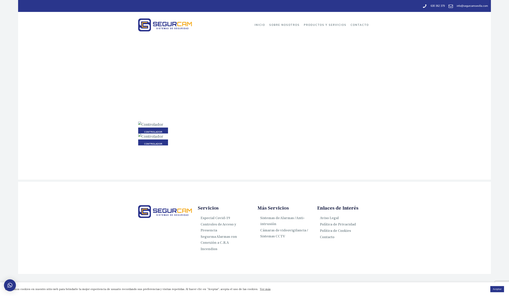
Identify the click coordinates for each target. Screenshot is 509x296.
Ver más (265, 289)
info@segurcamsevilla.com (472, 5)
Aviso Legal (329, 218)
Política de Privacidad (338, 224)
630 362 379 (438, 5)
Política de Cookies (335, 230)
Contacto (327, 237)
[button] (10, 285)
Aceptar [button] (497, 289)
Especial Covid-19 (215, 218)
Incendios (209, 249)
